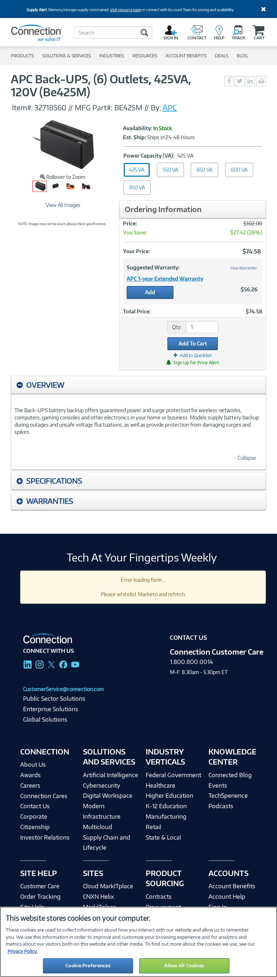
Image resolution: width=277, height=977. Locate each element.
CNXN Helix (98, 896)
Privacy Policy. (23, 951)
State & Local (163, 837)
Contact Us (35, 806)
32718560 (50, 107)
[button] (138, 384)
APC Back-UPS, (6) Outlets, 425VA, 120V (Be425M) (101, 85)
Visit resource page (125, 10)
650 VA (204, 170)
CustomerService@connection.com (63, 689)
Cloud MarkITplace (108, 886)
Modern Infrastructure (101, 811)
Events (217, 785)
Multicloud (97, 827)
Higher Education (169, 795)
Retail (153, 827)
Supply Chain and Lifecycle (106, 842)
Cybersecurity (101, 785)
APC (170, 107)
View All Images (63, 205)
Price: (130, 223)
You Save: (135, 232)
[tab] (138, 385)
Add (150, 292)
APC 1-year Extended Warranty (165, 279)
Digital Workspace (107, 795)
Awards (30, 775)
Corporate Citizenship (35, 822)
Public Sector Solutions (54, 698)
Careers (30, 785)
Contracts (159, 896)
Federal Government (173, 775)
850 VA (137, 187)
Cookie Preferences (87, 965)
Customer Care (40, 886)
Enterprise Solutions (50, 709)
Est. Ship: (134, 137)
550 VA (170, 170)
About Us (33, 764)
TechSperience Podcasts (228, 801)
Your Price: (136, 251)
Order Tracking (40, 896)
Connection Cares (43, 796)
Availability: (137, 128)
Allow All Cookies (184, 965)
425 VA (136, 170)
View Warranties (243, 268)
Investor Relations (45, 837)
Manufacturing (166, 816)
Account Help (226, 896)
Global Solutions (45, 719)
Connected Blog (230, 775)
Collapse (247, 458)
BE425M (128, 107)
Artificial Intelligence (110, 775)
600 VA (239, 170)
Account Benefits (231, 886)
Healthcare (160, 785)
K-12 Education (166, 806)
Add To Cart (193, 343)
